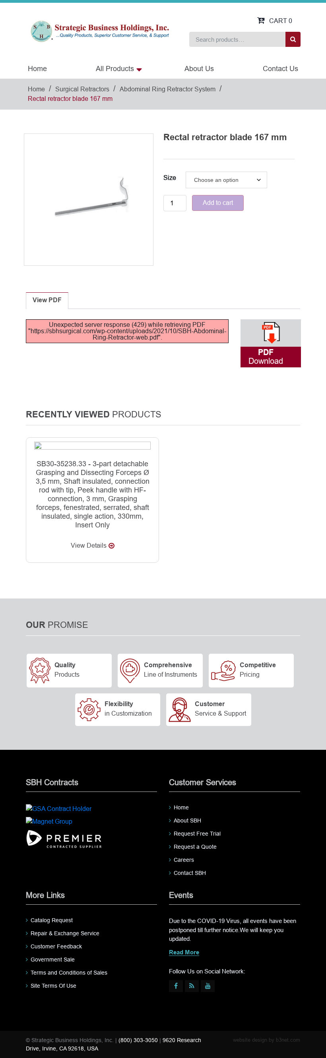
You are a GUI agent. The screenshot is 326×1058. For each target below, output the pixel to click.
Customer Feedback (56, 946)
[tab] (47, 300)
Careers (184, 860)
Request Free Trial (197, 833)
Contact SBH (190, 873)
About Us (199, 69)
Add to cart (218, 202)
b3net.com (288, 1040)
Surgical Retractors (82, 89)
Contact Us (280, 69)
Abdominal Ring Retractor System (167, 89)
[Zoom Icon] (88, 198)
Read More (184, 953)
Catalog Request (52, 920)
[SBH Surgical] (99, 30)
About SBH (187, 820)
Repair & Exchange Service (65, 933)
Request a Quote (195, 847)
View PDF (47, 300)
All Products (115, 69)
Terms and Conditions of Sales (69, 972)
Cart (280, 20)
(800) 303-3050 (138, 1040)
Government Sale (53, 959)
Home (37, 69)
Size (169, 177)
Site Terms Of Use (53, 986)
